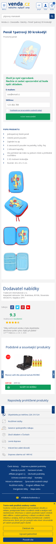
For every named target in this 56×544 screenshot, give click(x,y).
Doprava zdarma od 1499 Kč (20, 454)
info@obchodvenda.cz (30, 497)
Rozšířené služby (15, 421)
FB (12, 307)
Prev (4, 410)
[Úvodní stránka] (19, 6)
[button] (28, 387)
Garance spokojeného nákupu (20, 428)
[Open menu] (4, 5)
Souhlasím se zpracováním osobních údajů (26, 110)
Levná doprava (14, 441)
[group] (28, 372)
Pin (23, 307)
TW (17, 307)
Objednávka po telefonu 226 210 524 (23, 414)
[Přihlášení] (45, 5)
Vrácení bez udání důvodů (19, 448)
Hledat (52, 16)
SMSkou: (10, 100)
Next (52, 410)
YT (28, 307)
